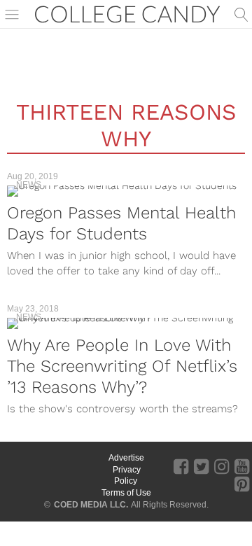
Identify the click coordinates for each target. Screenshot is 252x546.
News (28, 185)
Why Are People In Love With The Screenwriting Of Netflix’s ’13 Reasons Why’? (122, 366)
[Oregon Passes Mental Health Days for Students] (126, 191)
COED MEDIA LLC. (91, 505)
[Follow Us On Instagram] (221, 466)
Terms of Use (126, 493)
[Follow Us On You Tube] (242, 466)
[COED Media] (50, 481)
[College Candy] (127, 13)
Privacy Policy (127, 475)
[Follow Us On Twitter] (201, 466)
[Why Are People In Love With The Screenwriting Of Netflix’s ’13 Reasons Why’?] (126, 323)
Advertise (126, 458)
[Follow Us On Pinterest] (242, 484)
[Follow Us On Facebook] (181, 466)
